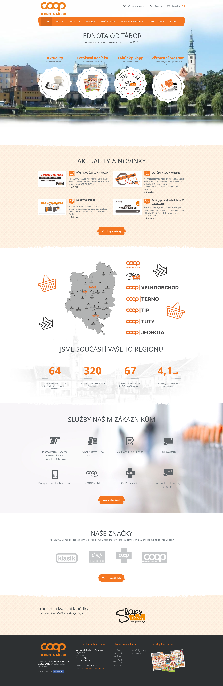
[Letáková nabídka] (92, 87)
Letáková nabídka (92, 57)
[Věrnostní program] (168, 90)
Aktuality (55, 57)
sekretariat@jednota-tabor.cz (94, 668)
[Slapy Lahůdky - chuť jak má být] (130, 615)
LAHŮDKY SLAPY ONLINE (166, 172)
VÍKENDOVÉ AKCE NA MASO (92, 172)
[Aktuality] (55, 87)
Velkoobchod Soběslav (132, 21)
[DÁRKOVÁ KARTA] (52, 207)
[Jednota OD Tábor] (55, 8)
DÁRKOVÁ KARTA (85, 200)
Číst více (74, 187)
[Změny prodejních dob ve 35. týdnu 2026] (127, 207)
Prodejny (176, 6)
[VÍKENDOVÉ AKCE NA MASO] (52, 179)
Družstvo (59, 21)
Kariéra (173, 21)
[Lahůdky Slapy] (130, 87)
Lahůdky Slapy (108, 21)
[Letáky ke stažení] (168, 660)
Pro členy (75, 21)
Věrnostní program (136, 6)
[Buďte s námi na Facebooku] (58, 671)
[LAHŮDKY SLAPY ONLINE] (127, 179)
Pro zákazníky (157, 21)
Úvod (46, 21)
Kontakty (158, 6)
